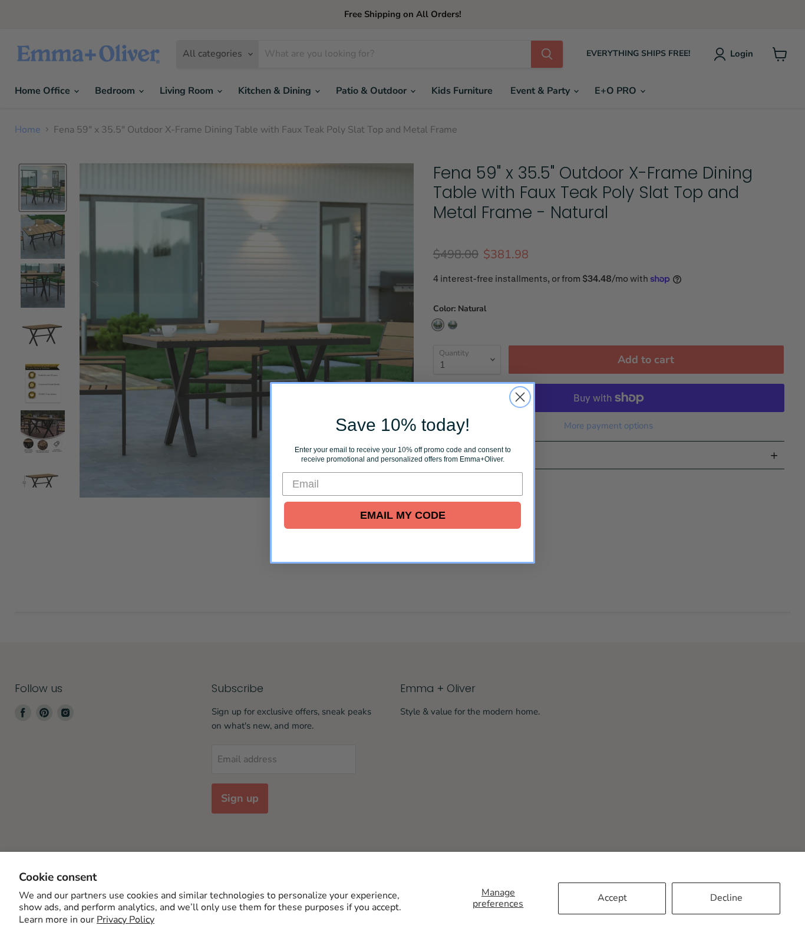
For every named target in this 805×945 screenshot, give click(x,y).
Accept (612, 897)
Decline (726, 897)
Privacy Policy (125, 919)
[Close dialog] (520, 397)
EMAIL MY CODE (403, 515)
